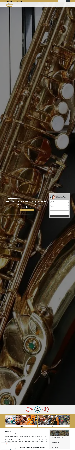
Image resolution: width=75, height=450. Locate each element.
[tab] (37, 225)
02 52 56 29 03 (10, 1)
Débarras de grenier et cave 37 (37, 5)
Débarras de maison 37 (20, 5)
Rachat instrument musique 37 (57, 5)
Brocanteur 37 (49, 5)
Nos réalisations (26, 209)
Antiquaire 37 (44, 5)
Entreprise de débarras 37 (65, 5)
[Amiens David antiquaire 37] (9, 4)
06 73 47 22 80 (20, 1)
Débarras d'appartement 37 (28, 5)
